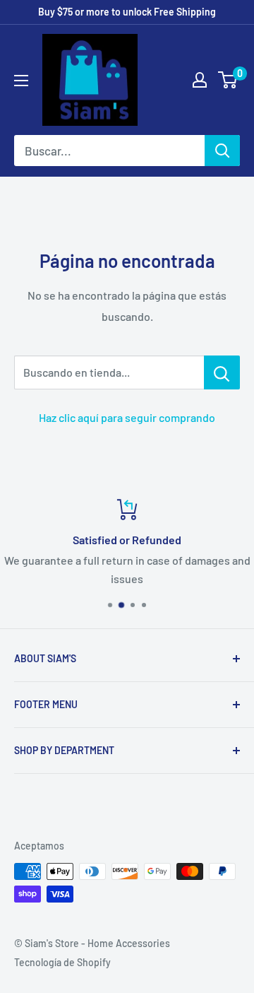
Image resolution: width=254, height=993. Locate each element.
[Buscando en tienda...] (222, 372)
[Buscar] (222, 150)
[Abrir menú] (21, 80)
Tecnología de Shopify (62, 962)
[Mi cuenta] (200, 80)
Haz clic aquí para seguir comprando (127, 417)
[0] (228, 79)
